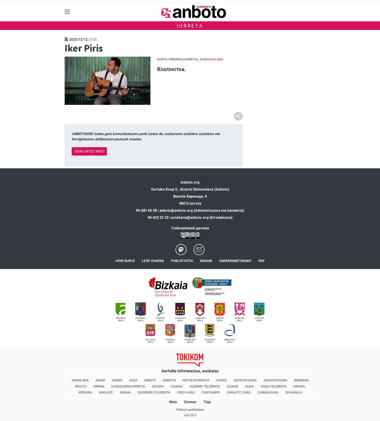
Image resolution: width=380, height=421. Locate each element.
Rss (261, 261)
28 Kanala (293, 392)
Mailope (106, 392)
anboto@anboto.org (176, 210)
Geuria (158, 386)
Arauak (206, 261)
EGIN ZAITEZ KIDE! (89, 151)
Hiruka (299, 386)
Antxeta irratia (196, 380)
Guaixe (232, 386)
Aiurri (117, 380)
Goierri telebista (205, 386)
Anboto (169, 380)
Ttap (207, 402)
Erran (99, 386)
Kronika (85, 392)
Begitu (81, 386)
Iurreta (190, 25)
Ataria (221, 380)
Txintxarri (210, 392)
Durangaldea (211, 59)
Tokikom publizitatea (190, 409)
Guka (249, 386)
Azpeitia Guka (245, 380)
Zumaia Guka (268, 392)
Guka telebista (273, 386)
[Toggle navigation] (67, 11)
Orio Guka (185, 392)
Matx (173, 402)
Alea (133, 380)
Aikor (100, 380)
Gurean (190, 402)
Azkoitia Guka (275, 380)
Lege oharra (153, 261)
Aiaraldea (80, 380)
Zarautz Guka (238, 392)
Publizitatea (182, 261)
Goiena (177, 386)
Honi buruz (125, 261)
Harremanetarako (235, 261)
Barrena (301, 380)
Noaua (125, 392)
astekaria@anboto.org (190, 217)
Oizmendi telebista (154, 392)
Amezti (150, 380)
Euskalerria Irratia (128, 386)
